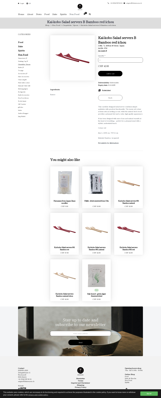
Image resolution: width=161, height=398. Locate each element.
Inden (20, 110)
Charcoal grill (22, 79)
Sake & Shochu (130, 378)
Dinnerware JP (22, 58)
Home (21, 14)
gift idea (20, 107)
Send (80, 342)
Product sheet (106, 90)
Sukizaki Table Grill (24, 86)
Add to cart (110, 73)
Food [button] (47, 14)
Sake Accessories (23, 76)
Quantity (101, 56)
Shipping (80, 385)
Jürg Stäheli (21, 116)
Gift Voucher (22, 104)
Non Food (56, 25)
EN (30, 3)
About (30, 14)
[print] (99, 90)
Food (20, 42)
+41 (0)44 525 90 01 (116, 3)
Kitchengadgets (23, 89)
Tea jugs (20, 70)
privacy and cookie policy (38, 395)
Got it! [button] (149, 394)
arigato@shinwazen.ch (134, 3)
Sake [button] (54, 14)
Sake (20, 46)
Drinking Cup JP (23, 61)
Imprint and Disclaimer (80, 383)
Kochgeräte (22, 92)
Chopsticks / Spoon (70, 25)
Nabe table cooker (24, 83)
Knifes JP (21, 67)
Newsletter (80, 378)
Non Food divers (23, 98)
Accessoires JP (22, 73)
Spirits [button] (63, 14)
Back (110, 98)
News (39, 14)
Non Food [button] (74, 14)
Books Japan (22, 101)
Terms (80, 381)
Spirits (21, 50)
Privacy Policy (80, 387)
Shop (47, 25)
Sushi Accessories (23, 95)
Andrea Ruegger (23, 113)
